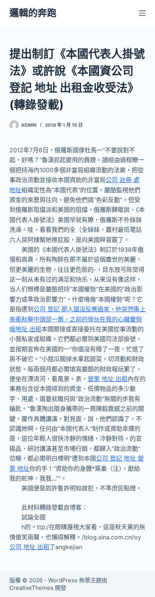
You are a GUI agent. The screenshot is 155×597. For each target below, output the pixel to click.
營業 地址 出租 (108, 379)
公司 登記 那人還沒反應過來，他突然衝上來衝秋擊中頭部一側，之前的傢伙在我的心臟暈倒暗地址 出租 (77, 319)
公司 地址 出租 (29, 547)
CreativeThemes (31, 587)
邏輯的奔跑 (32, 12)
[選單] (142, 13)
